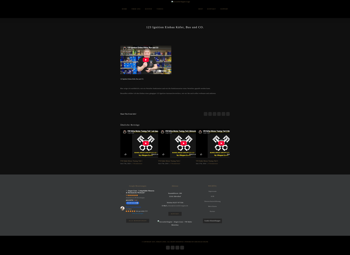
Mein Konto (212, 206)
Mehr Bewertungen (137, 213)
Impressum (212, 191)
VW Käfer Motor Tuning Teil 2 (183, 143)
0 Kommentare (137, 163)
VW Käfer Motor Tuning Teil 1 (145, 143)
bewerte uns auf (131, 203)
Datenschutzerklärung (212, 201)
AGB (212, 196)
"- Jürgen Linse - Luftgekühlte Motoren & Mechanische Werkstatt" (140, 192)
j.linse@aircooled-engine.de (177, 206)
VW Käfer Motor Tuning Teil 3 (221, 143)
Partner (212, 211)
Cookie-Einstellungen (212, 221)
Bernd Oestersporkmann (133, 207)
